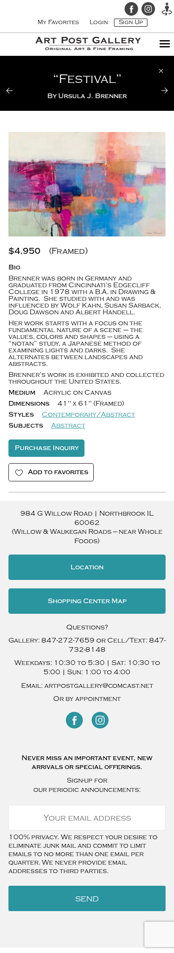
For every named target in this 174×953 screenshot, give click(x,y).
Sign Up (131, 22)
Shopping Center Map (87, 601)
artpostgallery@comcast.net (98, 685)
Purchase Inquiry (47, 448)
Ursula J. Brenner (92, 96)
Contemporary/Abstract (88, 414)
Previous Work (14, 90)
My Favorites (58, 22)
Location (87, 567)
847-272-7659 (68, 640)
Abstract (68, 425)
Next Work (159, 90)
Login (99, 22)
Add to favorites (58, 472)
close (161, 70)
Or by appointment (87, 699)
